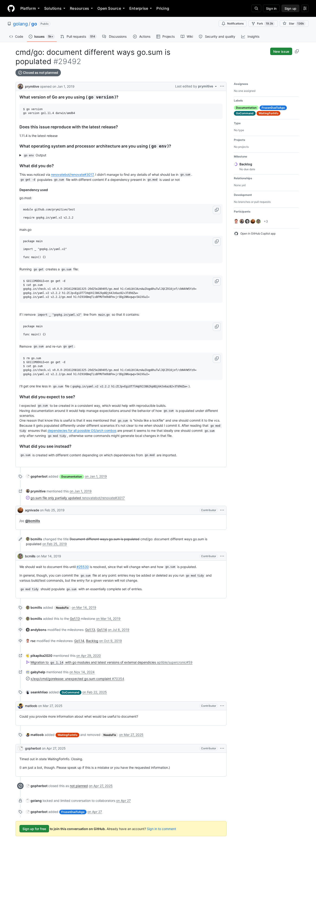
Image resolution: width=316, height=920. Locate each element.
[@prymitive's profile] (20, 86)
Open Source (109, 8)
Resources (79, 8)
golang (20, 24)
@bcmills (32, 521)
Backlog (92, 641)
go (34, 24)
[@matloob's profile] (20, 706)
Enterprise (138, 8)
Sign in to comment (161, 829)
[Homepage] (11, 8)
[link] (36, 476)
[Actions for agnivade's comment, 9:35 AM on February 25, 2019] (222, 510)
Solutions (53, 8)
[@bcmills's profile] (20, 556)
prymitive (32, 86)
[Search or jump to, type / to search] (256, 8)
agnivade (32, 510)
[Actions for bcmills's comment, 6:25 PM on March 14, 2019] (222, 556)
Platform (28, 8)
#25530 (83, 567)
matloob (31, 706)
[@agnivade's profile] (20, 510)
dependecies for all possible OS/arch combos (82, 430)
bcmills (30, 556)
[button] (217, 210)
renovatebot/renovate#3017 (72, 174)
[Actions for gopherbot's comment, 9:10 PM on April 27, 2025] (222, 748)
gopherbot (33, 748)
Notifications (235, 23)
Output (35, 155)
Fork (265, 23)
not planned (79, 786)
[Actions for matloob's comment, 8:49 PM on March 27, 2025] (222, 706)
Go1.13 (75, 619)
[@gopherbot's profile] (20, 748)
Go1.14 (102, 630)
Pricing (162, 8)
